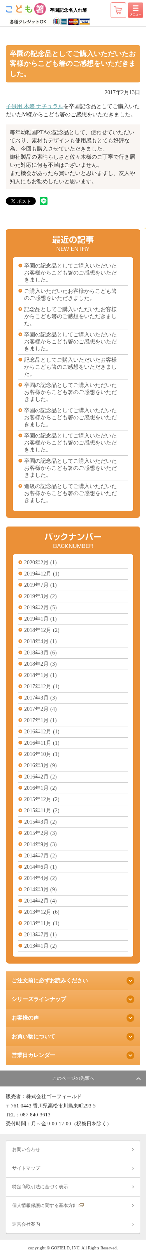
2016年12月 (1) (42, 732)
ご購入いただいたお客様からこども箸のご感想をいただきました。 (70, 294)
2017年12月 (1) (42, 686)
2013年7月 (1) (40, 935)
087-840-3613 (35, 1115)
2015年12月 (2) (42, 799)
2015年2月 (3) (40, 833)
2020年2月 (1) (40, 562)
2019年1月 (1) (40, 619)
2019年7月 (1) (40, 585)
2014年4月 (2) (40, 878)
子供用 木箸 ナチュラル (34, 106)
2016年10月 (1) (42, 754)
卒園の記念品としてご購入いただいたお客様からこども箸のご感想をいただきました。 (70, 273)
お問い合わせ (26, 1149)
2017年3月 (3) (40, 698)
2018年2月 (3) (40, 664)
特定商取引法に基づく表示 (40, 1187)
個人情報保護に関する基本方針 (45, 1205)
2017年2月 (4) (40, 709)
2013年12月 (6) (42, 912)
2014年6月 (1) (40, 867)
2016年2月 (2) (40, 777)
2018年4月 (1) (40, 641)
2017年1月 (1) (40, 720)
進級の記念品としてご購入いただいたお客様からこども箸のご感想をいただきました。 (70, 493)
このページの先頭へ (73, 1078)
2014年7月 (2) (40, 856)
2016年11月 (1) (42, 743)
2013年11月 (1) (42, 923)
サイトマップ (26, 1168)
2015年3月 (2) (40, 822)
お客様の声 (25, 1018)
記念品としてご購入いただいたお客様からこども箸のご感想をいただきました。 (70, 316)
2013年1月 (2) (40, 946)
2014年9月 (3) (40, 844)
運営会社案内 (26, 1224)
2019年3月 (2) (40, 596)
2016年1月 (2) (40, 788)
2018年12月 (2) (42, 630)
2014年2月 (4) (40, 901)
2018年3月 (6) (40, 653)
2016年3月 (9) (40, 765)
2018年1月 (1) (40, 675)
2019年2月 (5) (40, 608)
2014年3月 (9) (40, 889)
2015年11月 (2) (42, 810)
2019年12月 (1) (42, 574)
